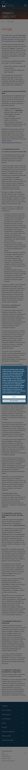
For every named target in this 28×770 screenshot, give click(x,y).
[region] (14, 385)
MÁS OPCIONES (14, 400)
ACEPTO (14, 396)
